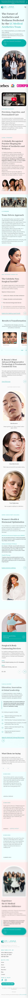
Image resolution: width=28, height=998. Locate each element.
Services (3, 967)
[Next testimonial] (8, 768)
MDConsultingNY (23, 994)
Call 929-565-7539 (7, 983)
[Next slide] (24, 671)
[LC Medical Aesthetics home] (8, 7)
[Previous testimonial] (3, 768)
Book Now (3, 969)
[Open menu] (25, 7)
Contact (3, 974)
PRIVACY (14, 991)
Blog (2, 972)
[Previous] (2, 350)
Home (2, 962)
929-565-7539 (4, 956)
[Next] (26, 350)
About (2, 964)
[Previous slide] (19, 671)
